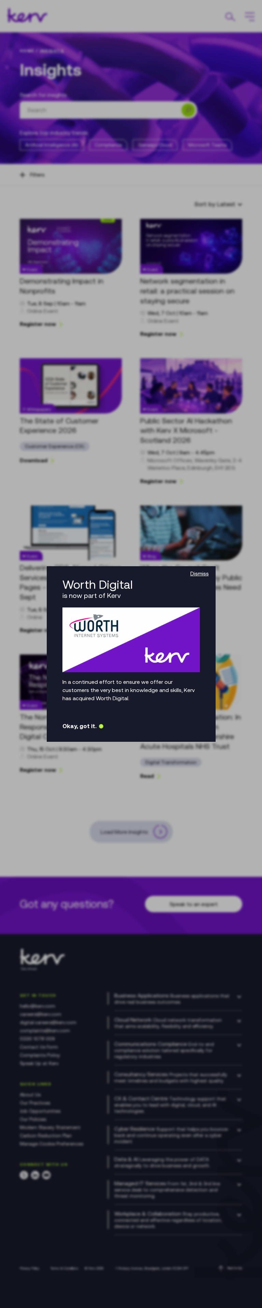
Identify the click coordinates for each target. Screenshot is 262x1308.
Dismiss (199, 573)
